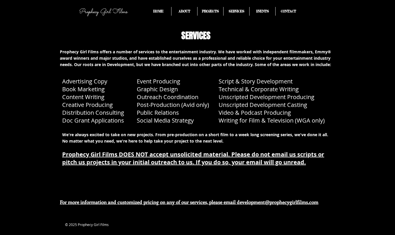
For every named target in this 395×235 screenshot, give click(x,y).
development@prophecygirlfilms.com (277, 202)
